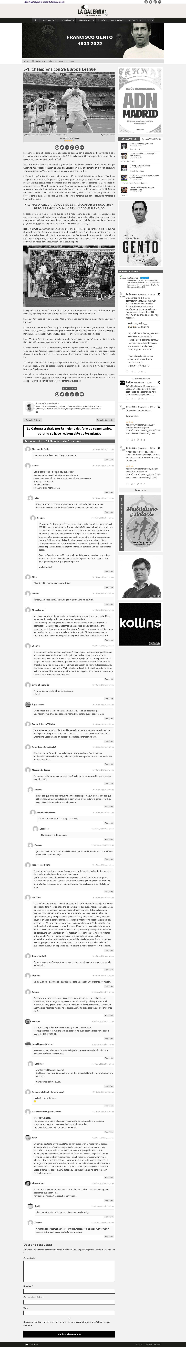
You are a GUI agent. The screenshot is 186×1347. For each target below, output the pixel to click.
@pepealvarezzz (150, 386)
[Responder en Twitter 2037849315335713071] (127, 484)
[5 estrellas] (74, 141)
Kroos (79, 189)
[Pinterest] (72, 147)
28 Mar (152, 448)
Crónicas (38, 61)
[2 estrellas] (67, 141)
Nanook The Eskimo (136, 171)
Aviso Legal (138, 1344)
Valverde (46, 171)
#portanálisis (132, 416)
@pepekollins (139, 382)
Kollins (129, 382)
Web (25, 1308)
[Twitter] (62, 147)
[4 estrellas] (71, 141)
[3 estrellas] (69, 141)
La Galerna (125, 195)
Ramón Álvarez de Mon (43, 135)
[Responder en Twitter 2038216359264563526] (127, 440)
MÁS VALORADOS (152, 139)
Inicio (27, 61)
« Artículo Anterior (32, 420)
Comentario (29, 1258)
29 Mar (152, 294)
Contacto (148, 1344)
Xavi (38, 223)
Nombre (28, 1286)
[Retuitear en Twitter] (132, 379)
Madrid (99, 347)
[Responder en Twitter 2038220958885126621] (127, 372)
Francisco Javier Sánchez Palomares (134, 183)
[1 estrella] (65, 141)
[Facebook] (57, 147)
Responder (109, 460)
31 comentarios (109, 135)
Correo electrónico (33, 1297)
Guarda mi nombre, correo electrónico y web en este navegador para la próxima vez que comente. (66, 1324)
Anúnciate (157, 1344)
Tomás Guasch (134, 149)
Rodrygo (46, 377)
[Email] (82, 147)
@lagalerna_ (142, 294)
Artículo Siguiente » (106, 420)
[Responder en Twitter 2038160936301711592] (127, 399)
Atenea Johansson (128, 161)
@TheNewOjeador (134, 386)
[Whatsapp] (77, 147)
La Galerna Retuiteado (142, 379)
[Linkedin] (67, 147)
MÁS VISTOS (130, 139)
